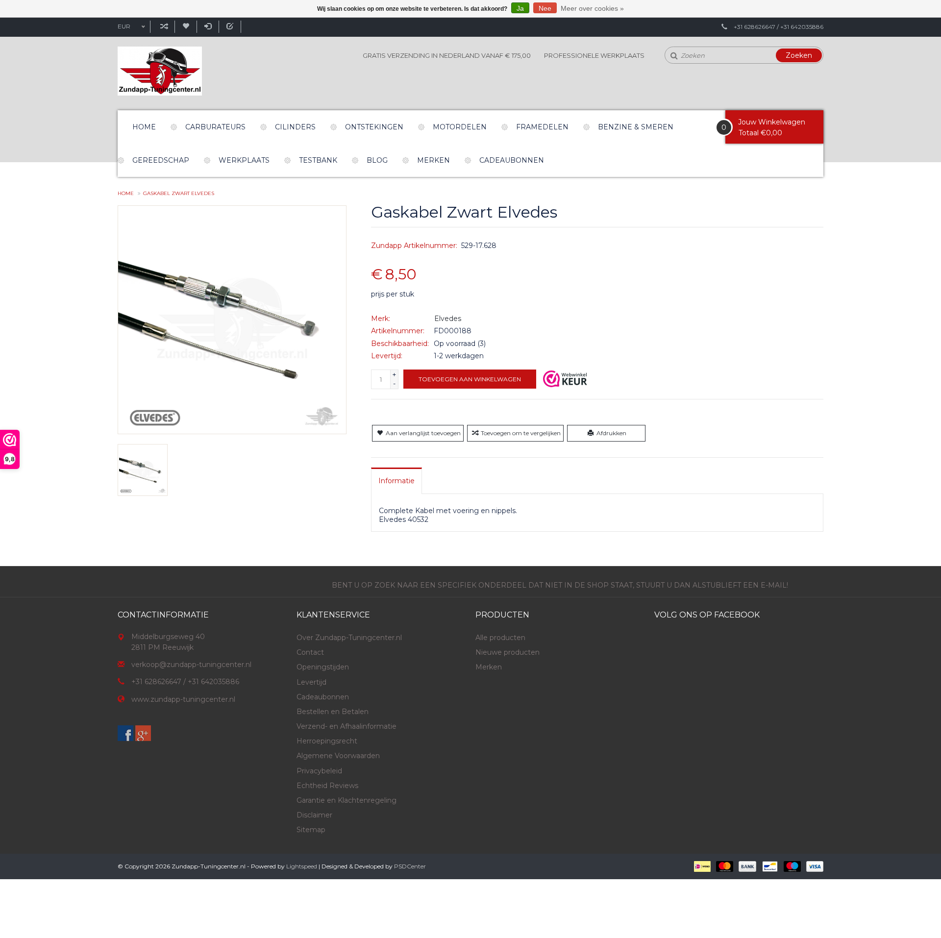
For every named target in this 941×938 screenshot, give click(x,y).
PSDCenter (410, 866)
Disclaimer (314, 815)
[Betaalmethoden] (702, 865)
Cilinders (295, 127)
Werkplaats (244, 160)
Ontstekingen (374, 127)
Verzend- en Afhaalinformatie (346, 726)
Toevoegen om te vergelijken (521, 433)
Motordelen (460, 127)
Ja (520, 8)
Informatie (396, 480)
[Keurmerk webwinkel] (565, 378)
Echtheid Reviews (327, 785)
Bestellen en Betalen (333, 711)
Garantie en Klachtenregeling (346, 800)
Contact (310, 652)
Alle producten (500, 637)
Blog (377, 160)
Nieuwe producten (507, 652)
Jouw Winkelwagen (771, 122)
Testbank (318, 160)
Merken (433, 160)
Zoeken (799, 55)
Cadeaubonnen (511, 160)
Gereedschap (160, 160)
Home (144, 127)
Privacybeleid (319, 770)
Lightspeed (301, 866)
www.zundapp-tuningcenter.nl (183, 699)
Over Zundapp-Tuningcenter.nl (349, 637)
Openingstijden (323, 667)
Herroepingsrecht (327, 741)
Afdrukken (611, 433)
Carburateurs (215, 127)
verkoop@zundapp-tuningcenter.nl (191, 664)
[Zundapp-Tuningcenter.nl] (160, 71)
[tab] (396, 481)
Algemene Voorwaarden (338, 755)
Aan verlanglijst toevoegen (423, 433)
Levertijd (311, 682)
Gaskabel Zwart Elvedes (178, 193)
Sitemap (311, 829)
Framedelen (542, 127)
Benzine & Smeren (635, 127)
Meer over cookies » (592, 8)
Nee (545, 8)
